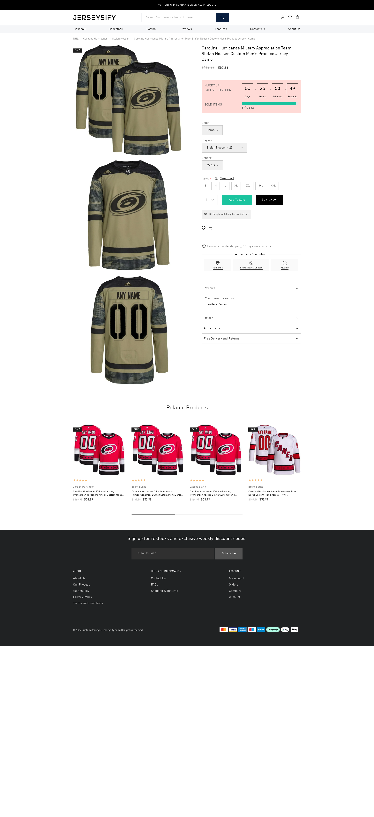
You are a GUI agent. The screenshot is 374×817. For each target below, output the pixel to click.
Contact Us (257, 29)
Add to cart (237, 199)
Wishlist (234, 597)
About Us (294, 29)
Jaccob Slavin (198, 486)
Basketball (116, 29)
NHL (76, 38)
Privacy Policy (82, 597)
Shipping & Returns (164, 591)
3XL (260, 185)
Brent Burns (138, 486)
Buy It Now (269, 199)
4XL (273, 185)
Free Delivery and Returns (222, 338)
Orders (233, 584)
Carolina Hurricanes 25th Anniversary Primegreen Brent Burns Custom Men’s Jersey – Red (157, 493)
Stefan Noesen (120, 38)
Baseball (80, 29)
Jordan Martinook (83, 486)
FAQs (154, 584)
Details (208, 318)
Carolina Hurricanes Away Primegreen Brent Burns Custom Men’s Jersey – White (272, 493)
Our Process (81, 584)
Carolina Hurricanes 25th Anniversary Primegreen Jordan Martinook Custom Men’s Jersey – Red (97, 493)
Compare (235, 591)
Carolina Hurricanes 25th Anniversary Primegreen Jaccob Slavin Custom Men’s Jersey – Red (212, 493)
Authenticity (212, 328)
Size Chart (227, 178)
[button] (211, 228)
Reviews (186, 29)
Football (152, 29)
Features (221, 29)
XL (236, 185)
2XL (248, 185)
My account (236, 578)
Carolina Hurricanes (95, 38)
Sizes (205, 179)
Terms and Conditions (88, 603)
